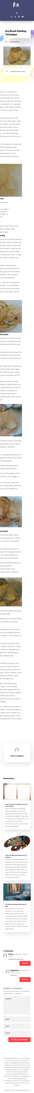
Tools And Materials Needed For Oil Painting (16, 856)
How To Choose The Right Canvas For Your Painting (16, 805)
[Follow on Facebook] (11, 16)
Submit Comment (19, 1040)
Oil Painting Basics (15, 42)
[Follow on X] (15, 16)
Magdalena (20, 756)
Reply (25, 963)
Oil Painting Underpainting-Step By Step (15, 905)
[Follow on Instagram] (18, 16)
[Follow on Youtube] (22, 16)
